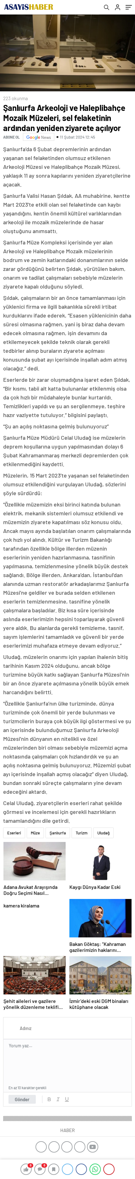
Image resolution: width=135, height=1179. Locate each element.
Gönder (22, 1099)
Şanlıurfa (58, 832)
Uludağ (103, 832)
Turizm (82, 832)
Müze (35, 832)
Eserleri (14, 832)
